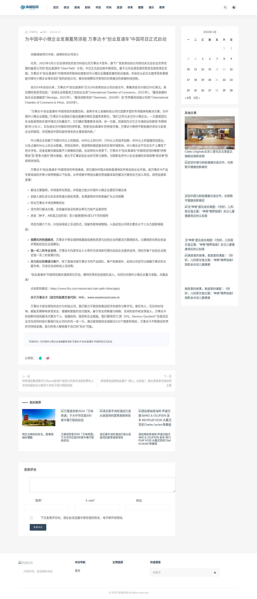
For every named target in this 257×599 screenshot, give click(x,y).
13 (209, 69)
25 (195, 90)
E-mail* (90, 500)
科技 (98, 7)
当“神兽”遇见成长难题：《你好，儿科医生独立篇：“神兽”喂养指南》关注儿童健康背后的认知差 (210, 245)
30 (231, 90)
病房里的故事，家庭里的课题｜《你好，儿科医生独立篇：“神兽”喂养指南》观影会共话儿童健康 (210, 293)
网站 (139, 500)
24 (188, 90)
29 (224, 90)
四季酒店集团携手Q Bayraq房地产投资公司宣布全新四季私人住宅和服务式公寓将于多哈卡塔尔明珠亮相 (58, 383)
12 (202, 69)
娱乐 (151, 7)
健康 (140, 7)
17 (188, 80)
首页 (56, 7)
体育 (130, 7)
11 (195, 69)
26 (202, 90)
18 (195, 80)
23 (231, 80)
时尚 (109, 7)
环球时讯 (33, 342)
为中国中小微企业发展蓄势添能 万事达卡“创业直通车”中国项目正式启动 (76, 342)
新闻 (77, 7)
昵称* (38, 500)
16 (231, 69)
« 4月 (188, 98)
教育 (162, 7)
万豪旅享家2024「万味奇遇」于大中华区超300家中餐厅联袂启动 (77, 437)
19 (202, 80)
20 (209, 80)
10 (188, 69)
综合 (66, 7)
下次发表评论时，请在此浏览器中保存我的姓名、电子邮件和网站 (81, 518)
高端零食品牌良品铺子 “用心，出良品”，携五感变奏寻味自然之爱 (136, 383)
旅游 (119, 7)
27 (209, 90)
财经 (87, 7)
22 (224, 80)
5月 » (196, 98)
